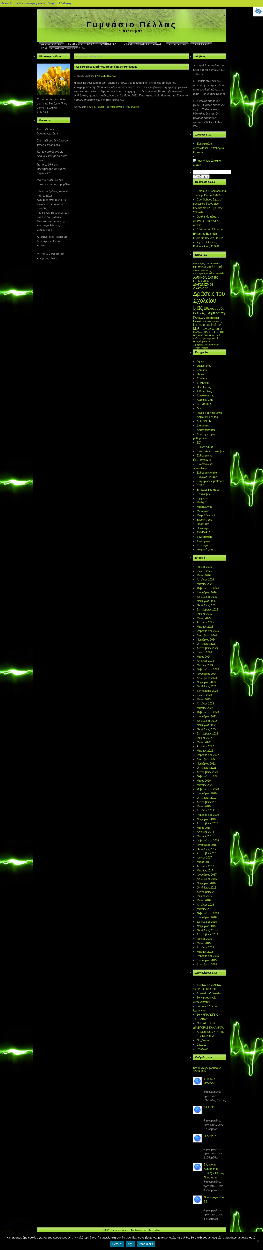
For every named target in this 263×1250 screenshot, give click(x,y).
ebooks (201, 374)
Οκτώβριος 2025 (206, 605)
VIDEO (196, 270)
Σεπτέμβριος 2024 (207, 648)
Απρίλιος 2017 (205, 866)
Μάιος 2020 (204, 780)
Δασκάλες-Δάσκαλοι (209, 993)
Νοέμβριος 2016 (206, 883)
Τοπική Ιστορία (200, 347)
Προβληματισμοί (210, 338)
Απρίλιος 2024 (205, 660)
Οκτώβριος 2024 (206, 643)
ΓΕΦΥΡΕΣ (210, 1136)
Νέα (195, 1068)
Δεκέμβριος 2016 (207, 878)
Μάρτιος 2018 (205, 836)
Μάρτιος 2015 (205, 951)
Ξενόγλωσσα (204, 519)
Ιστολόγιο (202, 1049)
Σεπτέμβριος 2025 (207, 609)
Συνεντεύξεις (204, 536)
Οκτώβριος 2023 (206, 686)
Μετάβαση (198, 332)
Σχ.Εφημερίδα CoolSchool (206, 344)
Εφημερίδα (203, 498)
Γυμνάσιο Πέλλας (131, 24)
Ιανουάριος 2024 (207, 673)
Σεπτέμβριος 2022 (207, 733)
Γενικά (91, 106)
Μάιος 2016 (204, 900)
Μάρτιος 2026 (205, 583)
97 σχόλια (133, 106)
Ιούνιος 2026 (204, 571)
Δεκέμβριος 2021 (207, 759)
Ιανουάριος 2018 (207, 844)
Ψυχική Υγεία (205, 549)
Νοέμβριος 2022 (206, 724)
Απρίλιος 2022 (205, 746)
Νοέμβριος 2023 (206, 682)
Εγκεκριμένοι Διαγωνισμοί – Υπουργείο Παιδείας (208, 148)
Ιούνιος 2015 (204, 938)
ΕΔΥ (199, 442)
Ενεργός (204, 1068)
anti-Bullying (199, 263)
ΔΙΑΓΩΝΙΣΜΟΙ (203, 284)
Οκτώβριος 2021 (206, 767)
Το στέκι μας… (131, 31)
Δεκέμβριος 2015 (207, 921)
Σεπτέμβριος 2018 (207, 823)
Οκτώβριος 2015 (206, 930)
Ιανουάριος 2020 (207, 793)
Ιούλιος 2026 (204, 566)
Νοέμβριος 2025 (206, 600)
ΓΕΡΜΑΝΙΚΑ (201, 281)
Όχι (130, 1243)
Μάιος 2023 (204, 699)
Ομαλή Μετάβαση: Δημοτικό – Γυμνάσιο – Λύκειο (206, 221)
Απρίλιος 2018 (205, 831)
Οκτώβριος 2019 (206, 797)
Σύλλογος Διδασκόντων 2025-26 (63, 48)
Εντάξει (117, 1243)
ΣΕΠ (210, 341)
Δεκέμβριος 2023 (207, 678)
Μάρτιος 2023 (205, 707)
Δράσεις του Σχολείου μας (209, 300)
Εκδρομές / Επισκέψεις (210, 451)
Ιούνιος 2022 (204, 737)
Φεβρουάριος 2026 (208, 588)
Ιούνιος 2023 (204, 695)
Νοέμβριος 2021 (206, 763)
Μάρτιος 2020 (205, 785)
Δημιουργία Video (207, 416)
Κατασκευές (201, 325)
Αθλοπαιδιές (204, 391)
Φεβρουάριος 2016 (208, 913)
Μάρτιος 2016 (205, 909)
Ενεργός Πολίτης (207, 476)
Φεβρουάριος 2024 (208, 669)
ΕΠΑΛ (200, 485)
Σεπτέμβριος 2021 (207, 772)
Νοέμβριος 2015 (206, 926)
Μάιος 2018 (204, 827)
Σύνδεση (65, 3)
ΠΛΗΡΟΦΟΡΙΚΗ (214, 332)
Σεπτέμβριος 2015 (207, 934)
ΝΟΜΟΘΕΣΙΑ (201, 44)
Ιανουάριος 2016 (207, 917)
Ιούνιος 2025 (204, 613)
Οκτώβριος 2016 (206, 887)
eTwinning (203, 382)
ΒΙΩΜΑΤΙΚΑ (204, 404)
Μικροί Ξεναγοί (206, 515)
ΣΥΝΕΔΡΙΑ (203, 532)
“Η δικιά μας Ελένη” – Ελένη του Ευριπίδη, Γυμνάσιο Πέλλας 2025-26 (208, 234)
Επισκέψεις (203, 494)
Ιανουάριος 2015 (207, 960)
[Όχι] (258, 1241)
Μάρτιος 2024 (205, 665)
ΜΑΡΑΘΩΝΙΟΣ (215, 329)
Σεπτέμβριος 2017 (207, 853)
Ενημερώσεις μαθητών (210, 481)
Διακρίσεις (200, 288)
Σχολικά (201, 1044)
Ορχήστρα (203, 1040)
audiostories (204, 365)
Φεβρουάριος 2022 (208, 754)
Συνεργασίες (204, 541)
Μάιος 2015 (204, 943)
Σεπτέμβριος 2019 (207, 802)
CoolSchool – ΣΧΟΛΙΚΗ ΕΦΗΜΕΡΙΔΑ (92, 44)
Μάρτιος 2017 (205, 870)
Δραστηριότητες (206, 429)
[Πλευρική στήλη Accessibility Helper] (258, 11)
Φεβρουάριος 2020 (208, 789)
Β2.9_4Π (209, 1107)
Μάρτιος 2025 (205, 626)
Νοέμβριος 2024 (206, 639)
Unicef (217, 267)
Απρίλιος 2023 (205, 703)
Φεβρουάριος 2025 (208, 631)
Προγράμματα (200, 341)
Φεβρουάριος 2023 (208, 712)
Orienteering (204, 387)
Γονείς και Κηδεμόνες (109, 106)
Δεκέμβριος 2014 (207, 964)
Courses (202, 370)
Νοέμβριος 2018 (206, 819)
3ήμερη (201, 361)
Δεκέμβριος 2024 (207, 635)
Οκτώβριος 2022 (206, 729)
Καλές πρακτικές (213, 321)
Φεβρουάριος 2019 (208, 814)
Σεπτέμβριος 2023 (207, 690)
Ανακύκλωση (205, 399)
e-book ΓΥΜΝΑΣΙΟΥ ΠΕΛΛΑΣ (143, 44)
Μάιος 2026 (204, 575)
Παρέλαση (203, 523)
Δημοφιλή (215, 1068)
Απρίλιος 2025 (205, 622)
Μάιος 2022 (204, 742)
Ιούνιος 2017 (204, 857)
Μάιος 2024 (204, 656)
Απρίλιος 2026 (205, 579)
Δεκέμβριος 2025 (207, 596)
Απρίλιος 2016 (205, 904)
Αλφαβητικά (199, 1070)
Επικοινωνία (177, 44)
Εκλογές (199, 313)
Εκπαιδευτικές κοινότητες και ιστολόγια (28, 3)
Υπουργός (203, 545)
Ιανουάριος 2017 (207, 874)
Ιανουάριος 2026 (207, 592)
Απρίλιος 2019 (205, 810)
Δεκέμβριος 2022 (207, 720)
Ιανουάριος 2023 (207, 716)
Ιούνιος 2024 (204, 652)
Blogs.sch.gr (154, 1230)
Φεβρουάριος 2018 (208, 840)
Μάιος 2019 (204, 806)
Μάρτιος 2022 (205, 750)
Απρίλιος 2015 (205, 947)
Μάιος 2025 (204, 618)
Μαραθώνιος (204, 506)
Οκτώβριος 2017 (206, 849)
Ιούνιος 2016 (204, 896)
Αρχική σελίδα (51, 44)
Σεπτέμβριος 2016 (207, 891)
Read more (146, 1243)
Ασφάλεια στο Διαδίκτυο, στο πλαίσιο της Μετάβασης (106, 66)
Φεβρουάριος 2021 (208, 776)
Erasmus (202, 378)
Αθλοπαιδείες (217, 273)
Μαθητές (202, 502)
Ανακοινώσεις (205, 277)
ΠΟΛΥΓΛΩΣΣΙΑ (200, 335)
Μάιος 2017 (204, 861)
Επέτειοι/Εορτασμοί (208, 489)
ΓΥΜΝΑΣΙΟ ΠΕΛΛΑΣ (105, 76)
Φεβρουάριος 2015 (208, 955)
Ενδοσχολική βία (207, 472)
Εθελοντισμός (214, 308)
